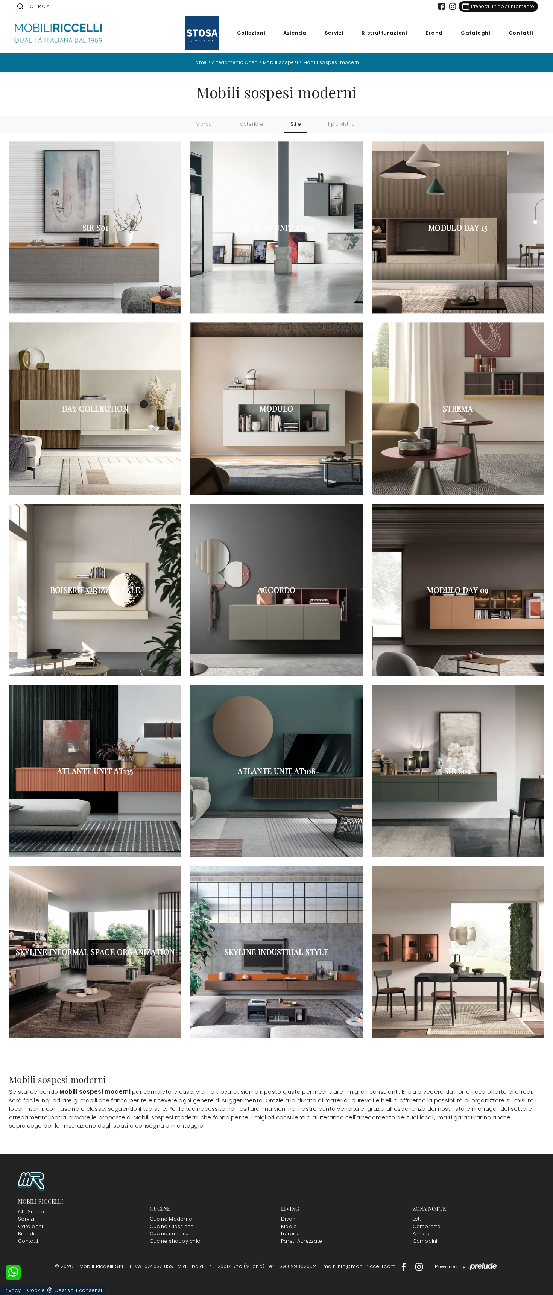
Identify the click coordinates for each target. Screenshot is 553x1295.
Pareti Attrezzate (301, 1241)
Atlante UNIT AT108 (276, 771)
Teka (458, 952)
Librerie (290, 1233)
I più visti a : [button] (342, 124)
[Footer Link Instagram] (419, 1266)
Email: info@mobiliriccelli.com (359, 1266)
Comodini (425, 1241)
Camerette (427, 1226)
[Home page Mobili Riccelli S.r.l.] (59, 33)
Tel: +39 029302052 (292, 1266)
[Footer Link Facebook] (404, 1266)
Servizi (334, 32)
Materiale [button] (251, 124)
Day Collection (95, 408)
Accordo (277, 590)
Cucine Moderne (171, 1218)
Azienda (295, 32)
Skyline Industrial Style (277, 952)
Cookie (36, 1290)
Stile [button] (295, 124)
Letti (417, 1218)
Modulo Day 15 (457, 227)
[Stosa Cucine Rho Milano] (202, 33)
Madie (289, 1226)
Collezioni (251, 32)
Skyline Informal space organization (95, 952)
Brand (434, 32)
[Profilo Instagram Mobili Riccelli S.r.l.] (452, 6)
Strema (458, 408)
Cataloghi (476, 32)
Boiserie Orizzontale (95, 590)
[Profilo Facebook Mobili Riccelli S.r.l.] (442, 6)
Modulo (276, 408)
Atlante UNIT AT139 (276, 227)
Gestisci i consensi (78, 1290)
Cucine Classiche (172, 1226)
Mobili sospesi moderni (331, 62)
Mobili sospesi (280, 62)
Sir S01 (95, 227)
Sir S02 (457, 771)
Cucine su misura (172, 1233)
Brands (27, 1233)
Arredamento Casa (235, 62)
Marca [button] (204, 124)
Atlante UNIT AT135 (95, 771)
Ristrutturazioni (384, 32)
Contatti (521, 32)
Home (200, 62)
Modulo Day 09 (457, 590)
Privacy (12, 1290)
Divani (289, 1218)
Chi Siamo (31, 1211)
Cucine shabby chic (175, 1241)
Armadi (422, 1233)
